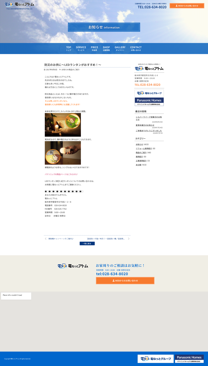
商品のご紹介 (74, 69)
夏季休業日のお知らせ (145, 125)
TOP (68, 48)
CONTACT (136, 48)
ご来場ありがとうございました (149, 130)
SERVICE (81, 48)
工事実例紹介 (141, 160)
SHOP (106, 48)
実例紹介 (139, 156)
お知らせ (65, 69)
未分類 (138, 164)
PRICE (94, 48)
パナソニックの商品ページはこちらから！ (61, 174)
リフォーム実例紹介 (144, 148)
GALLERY (120, 48)
